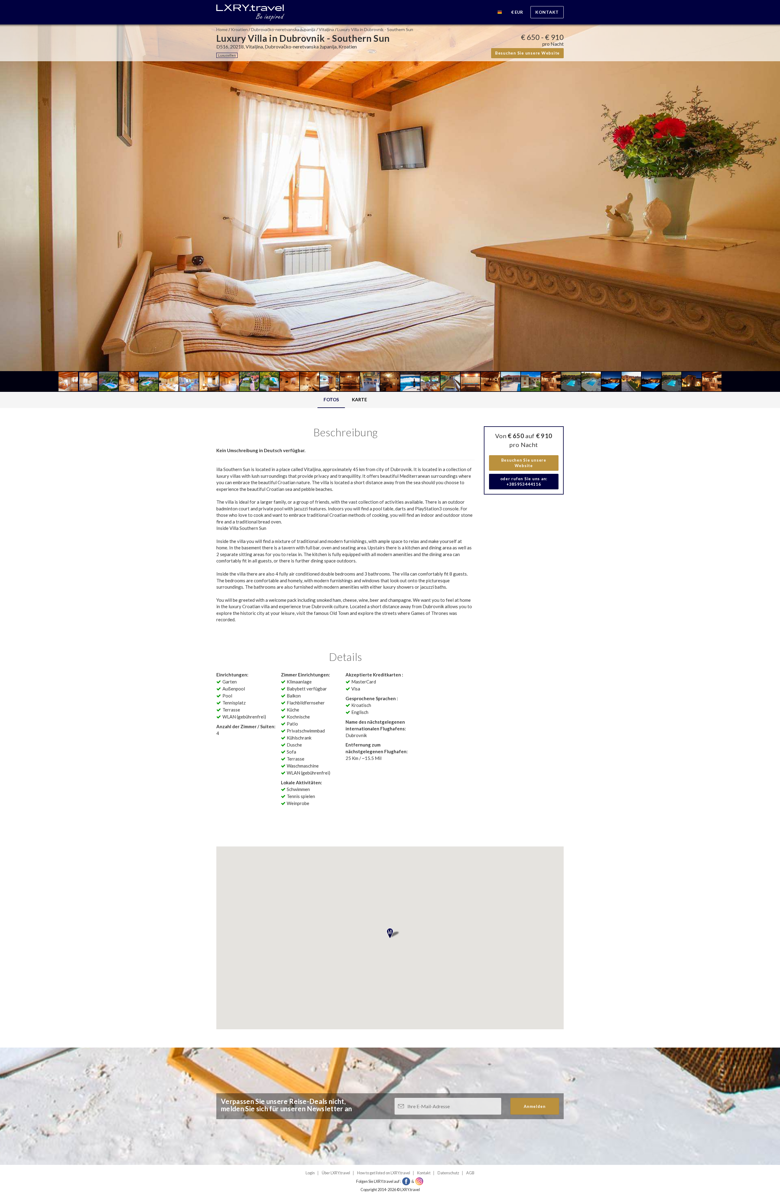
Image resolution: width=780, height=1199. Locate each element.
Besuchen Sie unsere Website (527, 53)
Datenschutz (448, 1173)
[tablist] (345, 400)
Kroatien (239, 29)
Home (222, 29)
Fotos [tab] (331, 399)
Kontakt (547, 12)
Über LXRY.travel (336, 1173)
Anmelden (535, 1106)
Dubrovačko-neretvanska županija (283, 29)
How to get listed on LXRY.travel (383, 1173)
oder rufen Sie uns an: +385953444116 (524, 481)
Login (310, 1173)
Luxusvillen (227, 55)
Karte (359, 399)
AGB (470, 1173)
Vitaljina (326, 29)
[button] (500, 13)
